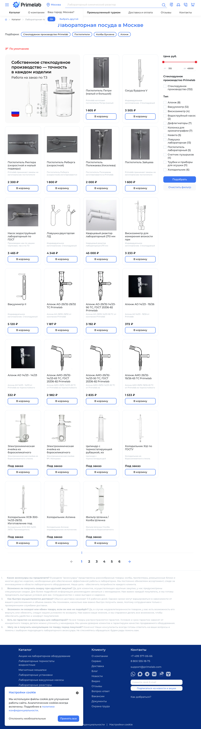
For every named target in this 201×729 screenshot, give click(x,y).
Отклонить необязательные (27, 718)
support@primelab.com (146, 666)
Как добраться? (141, 696)
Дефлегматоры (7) (180, 123)
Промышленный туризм (103, 12)
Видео (96, 681)
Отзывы (166, 12)
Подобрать (179, 179)
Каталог (14, 12)
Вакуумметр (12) (178, 106)
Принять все (68, 718)
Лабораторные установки (36, 674)
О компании (36, 12)
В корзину (101, 116)
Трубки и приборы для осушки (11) (180, 164)
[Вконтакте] (154, 674)
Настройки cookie (121, 724)
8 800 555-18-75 (140, 661)
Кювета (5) (174, 135)
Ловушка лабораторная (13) (179, 141)
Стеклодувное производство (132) (180, 88)
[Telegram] (147, 674)
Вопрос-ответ (101, 691)
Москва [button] (56, 4)
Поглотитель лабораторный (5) (179, 149)
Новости (97, 676)
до (185, 68)
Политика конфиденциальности (83, 724)
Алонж (124, 34)
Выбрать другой (69, 19)
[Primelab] (27, 4)
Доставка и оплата (140, 12)
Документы (99, 701)
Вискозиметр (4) (179, 111)
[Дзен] (168, 674)
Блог (95, 671)
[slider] (163, 62)
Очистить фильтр (179, 187)
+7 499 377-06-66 (141, 656)
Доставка (98, 666)
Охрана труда (101, 706)
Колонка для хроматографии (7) (180, 129)
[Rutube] (161, 674)
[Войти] (171, 5)
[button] (185, 5)
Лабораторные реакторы (35, 684)
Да (51, 19)
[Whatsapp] (133, 674)
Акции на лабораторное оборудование (44, 656)
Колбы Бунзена (105, 34)
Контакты (185, 12)
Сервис (96, 661)
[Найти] (163, 5)
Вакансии (98, 696)
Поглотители (82, 34)
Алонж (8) (174, 102)
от (165, 68)
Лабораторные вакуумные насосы (41, 679)
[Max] (140, 674)
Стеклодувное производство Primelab (45, 34)
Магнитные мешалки (32, 669)
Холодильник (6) (178, 169)
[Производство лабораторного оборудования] (8, 20)
